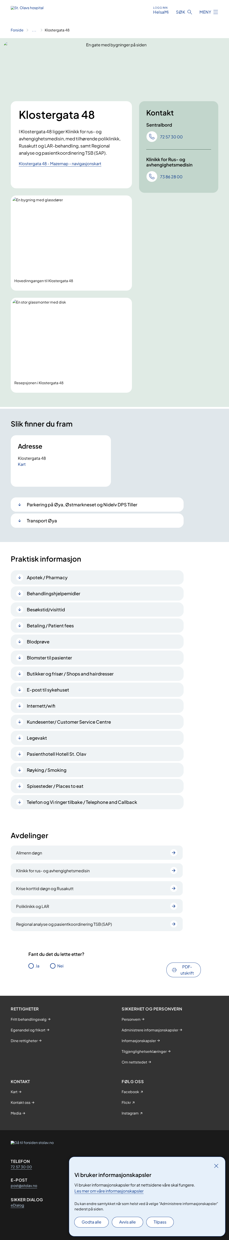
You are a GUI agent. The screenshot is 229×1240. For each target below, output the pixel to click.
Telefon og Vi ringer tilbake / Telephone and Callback (82, 802)
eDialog (17, 1205)
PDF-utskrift (187, 969)
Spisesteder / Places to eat (55, 786)
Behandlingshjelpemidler (53, 593)
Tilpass (160, 1221)
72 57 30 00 (21, 1166)
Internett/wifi (41, 705)
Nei (60, 965)
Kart (22, 464)
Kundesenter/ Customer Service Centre (69, 722)
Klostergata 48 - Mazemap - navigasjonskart (60, 163)
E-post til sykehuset (48, 689)
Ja (37, 965)
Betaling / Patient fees (50, 625)
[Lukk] (216, 1165)
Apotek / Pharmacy (47, 577)
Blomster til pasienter (49, 657)
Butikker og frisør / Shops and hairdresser (70, 673)
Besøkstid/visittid (46, 609)
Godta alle (91, 1221)
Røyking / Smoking (46, 770)
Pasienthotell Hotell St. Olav (56, 754)
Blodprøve (38, 641)
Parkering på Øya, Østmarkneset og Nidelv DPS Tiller (82, 504)
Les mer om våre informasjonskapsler (109, 1190)
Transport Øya (42, 520)
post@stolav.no (24, 1185)
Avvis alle (127, 1221)
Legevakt (37, 738)
